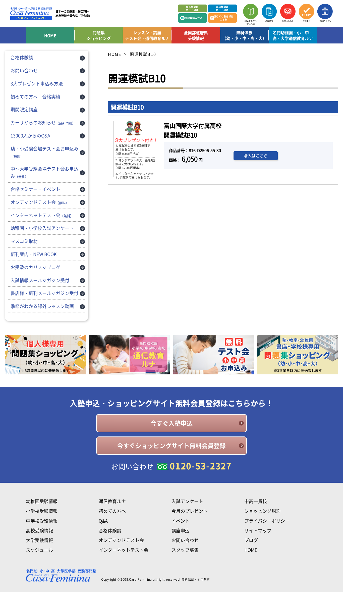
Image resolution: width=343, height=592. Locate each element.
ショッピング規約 (262, 511)
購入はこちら (256, 156)
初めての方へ (112, 511)
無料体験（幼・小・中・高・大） (244, 35)
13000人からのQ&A (30, 135)
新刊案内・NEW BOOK (34, 254)
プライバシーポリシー (267, 520)
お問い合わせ (288, 20)
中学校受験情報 (42, 520)
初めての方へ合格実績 (251, 22)
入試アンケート (187, 501)
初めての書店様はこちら (223, 18)
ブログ (251, 540)
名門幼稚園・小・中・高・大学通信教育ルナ (293, 35)
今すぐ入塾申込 (171, 423)
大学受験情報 (39, 540)
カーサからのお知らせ (43, 122)
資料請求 (269, 20)
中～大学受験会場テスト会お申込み (44, 172)
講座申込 (181, 530)
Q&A (103, 520)
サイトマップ (257, 530)
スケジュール (39, 550)
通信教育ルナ (112, 501)
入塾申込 (306, 20)
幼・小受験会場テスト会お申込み (44, 152)
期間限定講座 (24, 109)
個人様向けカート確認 (192, 8)
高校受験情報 (39, 530)
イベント (181, 520)
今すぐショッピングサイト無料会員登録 (171, 445)
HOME (50, 35)
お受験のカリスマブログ (35, 267)
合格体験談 (22, 57)
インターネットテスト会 (42, 215)
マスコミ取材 (24, 241)
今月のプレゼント (190, 511)
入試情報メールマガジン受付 (40, 280)
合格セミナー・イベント (35, 189)
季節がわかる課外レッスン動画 (42, 306)
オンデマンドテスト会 (40, 202)
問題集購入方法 (193, 18)
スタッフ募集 (185, 550)
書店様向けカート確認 (222, 8)
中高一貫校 (255, 501)
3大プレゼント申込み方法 (37, 83)
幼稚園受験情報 (42, 501)
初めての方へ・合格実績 (35, 96)
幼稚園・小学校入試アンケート (42, 228)
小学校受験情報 (42, 511)
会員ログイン (325, 20)
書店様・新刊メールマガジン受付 (44, 293)
